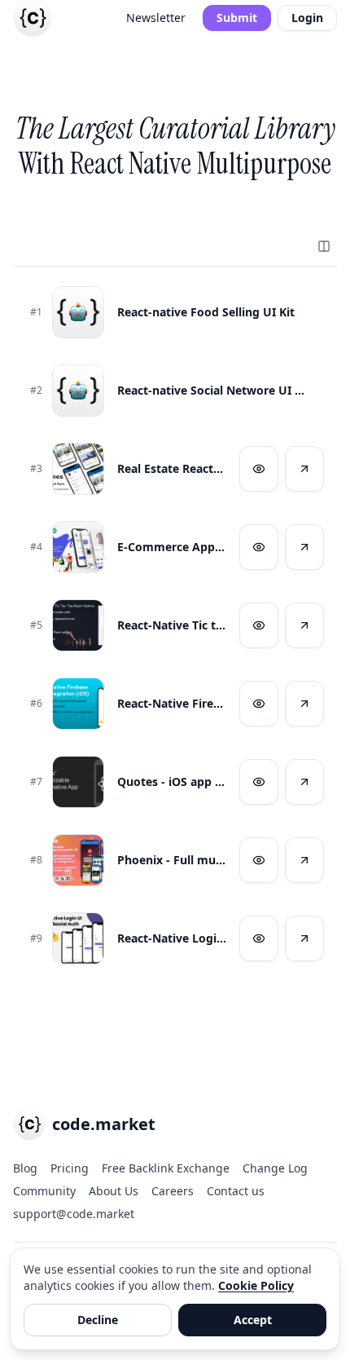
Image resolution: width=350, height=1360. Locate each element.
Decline (97, 1319)
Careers (172, 1191)
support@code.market (73, 1213)
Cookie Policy (256, 1285)
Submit (237, 17)
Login (307, 17)
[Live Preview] (258, 469)
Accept (253, 1319)
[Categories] (324, 246)
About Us (113, 1191)
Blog (25, 1168)
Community (44, 1191)
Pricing (69, 1168)
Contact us (236, 1191)
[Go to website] (304, 469)
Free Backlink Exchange (166, 1168)
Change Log (275, 1168)
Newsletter (156, 17)
